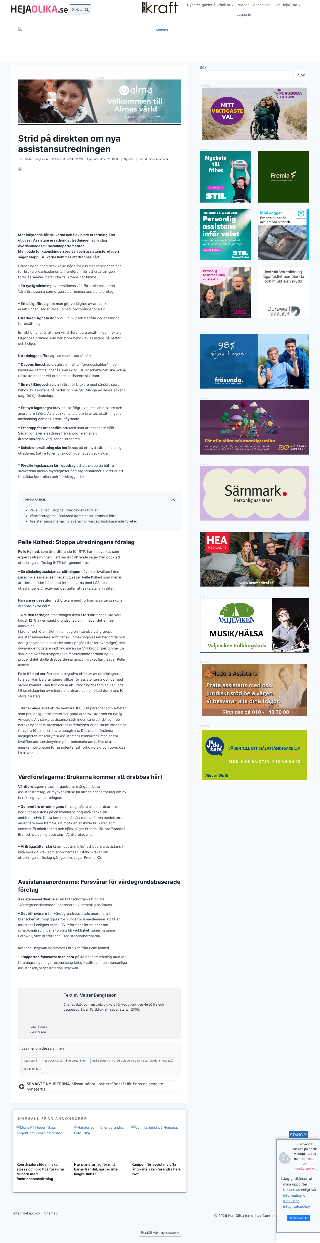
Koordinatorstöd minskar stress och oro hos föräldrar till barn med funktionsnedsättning (40, 1171)
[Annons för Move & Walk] (254, 781)
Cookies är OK (298, 1218)
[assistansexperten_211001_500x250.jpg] (254, 453)
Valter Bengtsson (36, 159)
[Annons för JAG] (225, 317)
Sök (203, 67)
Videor (243, 5)
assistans (31, 1060)
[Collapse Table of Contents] (172, 499)
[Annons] (160, 30)
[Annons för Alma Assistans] (99, 101)
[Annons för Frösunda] (254, 387)
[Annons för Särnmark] (254, 519)
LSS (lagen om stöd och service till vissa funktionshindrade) (132, 1060)
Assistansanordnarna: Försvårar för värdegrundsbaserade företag (83, 521)
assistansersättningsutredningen (65, 1060)
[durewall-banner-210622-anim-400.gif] (283, 292)
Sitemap (51, 1213)
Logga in (244, 14)
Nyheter (129, 159)
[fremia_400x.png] (283, 177)
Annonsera (262, 5)
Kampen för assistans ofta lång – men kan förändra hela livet (155, 1169)
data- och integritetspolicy (304, 1163)
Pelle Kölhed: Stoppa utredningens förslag (64, 510)
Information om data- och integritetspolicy (296, 1201)
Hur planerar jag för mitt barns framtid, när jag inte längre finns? (96, 1169)
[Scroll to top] (11, 1225)
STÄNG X (298, 1135)
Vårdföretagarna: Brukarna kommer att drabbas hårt (73, 516)
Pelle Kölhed (32, 1069)
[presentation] (42, 1142)
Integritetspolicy (26, 1213)
